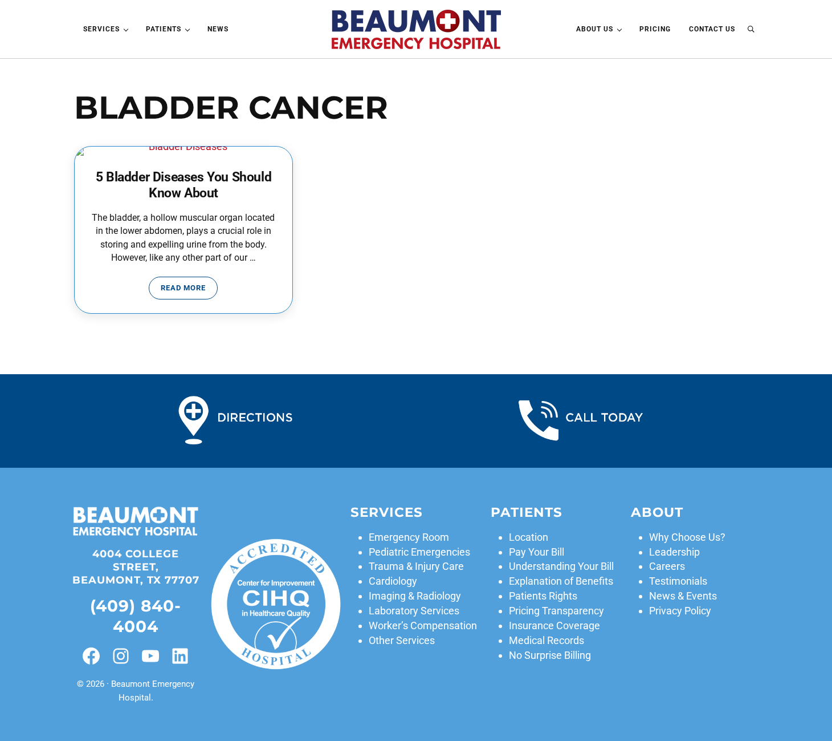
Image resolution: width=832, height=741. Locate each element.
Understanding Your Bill (561, 566)
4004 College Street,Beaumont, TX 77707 (135, 566)
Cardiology (393, 581)
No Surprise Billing (550, 655)
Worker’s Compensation (423, 625)
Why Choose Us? (687, 537)
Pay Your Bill (536, 552)
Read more (189, 290)
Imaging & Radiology (415, 596)
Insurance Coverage (554, 625)
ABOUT (657, 512)
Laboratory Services (414, 611)
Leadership (674, 552)
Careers (667, 566)
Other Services (402, 640)
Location (528, 537)
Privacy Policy (680, 611)
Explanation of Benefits (561, 581)
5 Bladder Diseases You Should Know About (183, 185)
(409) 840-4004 (135, 616)
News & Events (683, 596)
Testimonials (678, 581)
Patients (526, 512)
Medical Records (546, 640)
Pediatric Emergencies (419, 552)
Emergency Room (409, 537)
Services (386, 512)
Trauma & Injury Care (416, 566)
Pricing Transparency (556, 611)
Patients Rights (543, 596)
